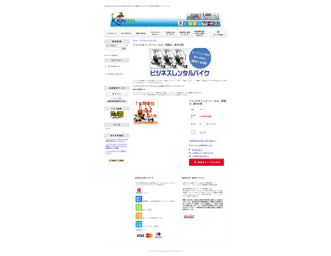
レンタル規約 (159, 86)
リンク (107, 128)
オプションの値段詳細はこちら (202, 145)
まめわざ (115, 55)
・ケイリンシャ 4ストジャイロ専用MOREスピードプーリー (116, 140)
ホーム (135, 40)
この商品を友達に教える (200, 156)
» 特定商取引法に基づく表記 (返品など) (202, 141)
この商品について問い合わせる (202, 153)
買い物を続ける (197, 150)
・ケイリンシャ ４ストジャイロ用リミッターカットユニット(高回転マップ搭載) (116, 146)
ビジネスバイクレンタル (148, 40)
